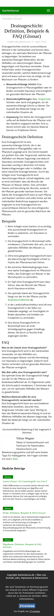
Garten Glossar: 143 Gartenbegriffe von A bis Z (25, 481)
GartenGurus (10, 10)
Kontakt (10, 577)
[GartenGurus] (27, 3)
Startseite (7, 18)
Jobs (17, 577)
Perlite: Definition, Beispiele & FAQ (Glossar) (24, 513)
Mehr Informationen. (33, 597)
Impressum (26, 577)
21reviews (34, 611)
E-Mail (14, 458)
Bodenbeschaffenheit (19, 299)
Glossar (18, 18)
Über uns (41, 574)
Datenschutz (41, 577)
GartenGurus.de (26, 574)
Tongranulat (44, 99)
